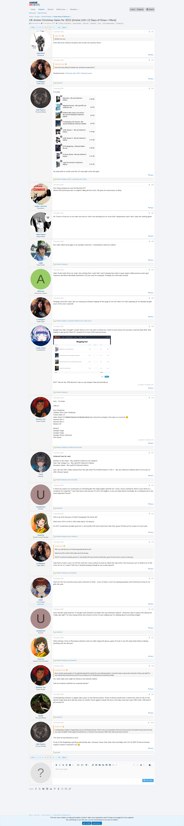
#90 (152, 398)
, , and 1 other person (74, 321)
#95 (152, 578)
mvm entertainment (108, 23)
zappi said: (58, 36)
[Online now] (41, 204)
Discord (50, 9)
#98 (152, 666)
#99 (152, 694)
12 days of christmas (64, 23)
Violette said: (59, 546)
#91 (152, 453)
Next (63, 27)
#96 (152, 609)
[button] (66, 9)
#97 (152, 637)
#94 (152, 542)
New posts (32, 13)
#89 (152, 326)
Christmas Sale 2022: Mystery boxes (78, 73)
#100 (152, 722)
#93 (152, 514)
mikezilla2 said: (59, 64)
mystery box (119, 23)
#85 (152, 213)
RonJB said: (58, 727)
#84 (152, 185)
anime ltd (85, 23)
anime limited (77, 23)
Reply (152, 55)
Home (33, 9)
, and (69, 447)
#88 (152, 298)
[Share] (149, 32)
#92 (152, 485)
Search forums (42, 13)
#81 (152, 32)
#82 (152, 60)
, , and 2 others (71, 179)
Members (73, 9)
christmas (93, 23)
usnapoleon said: (60, 670)
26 (59, 27)
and (66, 480)
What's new (60, 9)
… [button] (56, 27)
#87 (152, 270)
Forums (41, 9)
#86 (152, 241)
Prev (33, 27)
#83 (152, 88)
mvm (99, 23)
